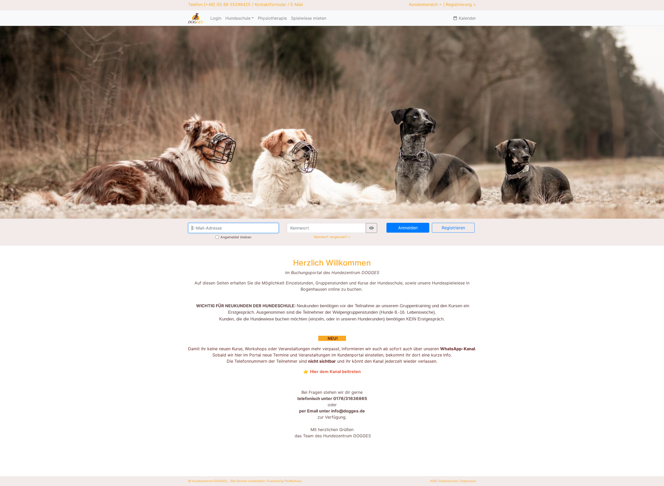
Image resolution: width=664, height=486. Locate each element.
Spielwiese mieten (308, 18)
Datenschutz (448, 481)
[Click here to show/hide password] (371, 228)
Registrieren (453, 227)
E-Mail (296, 4)
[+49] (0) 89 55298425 (227, 4)
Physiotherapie (272, 18)
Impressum (468, 481)
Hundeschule (238, 18)
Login (215, 18)
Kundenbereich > (425, 4)
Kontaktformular (270, 4)
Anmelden (408, 227)
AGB (433, 481)
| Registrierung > (459, 4)
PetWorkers (293, 481)
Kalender (464, 18)
